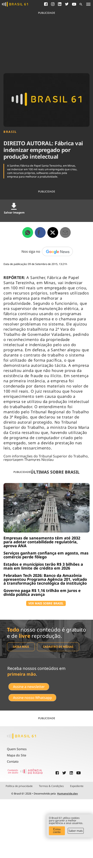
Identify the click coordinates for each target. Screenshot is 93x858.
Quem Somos (17, 749)
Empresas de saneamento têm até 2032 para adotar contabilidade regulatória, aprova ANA (41, 542)
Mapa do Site (16, 755)
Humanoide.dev (67, 793)
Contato (13, 761)
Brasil (10, 131)
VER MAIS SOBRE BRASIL (46, 603)
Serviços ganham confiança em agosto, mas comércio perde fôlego (45, 555)
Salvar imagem (14, 212)
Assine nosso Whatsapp (32, 697)
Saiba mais (21, 647)
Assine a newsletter (29, 686)
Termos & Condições (51, 786)
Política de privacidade (19, 786)
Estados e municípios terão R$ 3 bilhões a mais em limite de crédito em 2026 (43, 566)
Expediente (76, 786)
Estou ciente (57, 831)
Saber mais (76, 831)
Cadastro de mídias (58, 647)
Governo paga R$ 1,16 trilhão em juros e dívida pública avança (42, 592)
